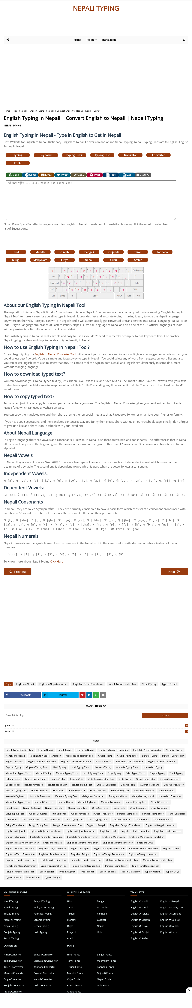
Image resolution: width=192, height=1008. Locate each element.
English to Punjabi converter (143, 848)
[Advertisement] (96, 25)
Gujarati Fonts (128, 784)
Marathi (40, 252)
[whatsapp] (96, 695)
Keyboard (46, 155)
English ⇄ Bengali (169, 901)
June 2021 (96, 725)
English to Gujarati (15, 831)
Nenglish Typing (174, 750)
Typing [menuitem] (90, 40)
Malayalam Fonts (118, 796)
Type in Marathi (153, 871)
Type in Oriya (172, 871)
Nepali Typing (149, 684)
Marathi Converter (44, 802)
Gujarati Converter (106, 784)
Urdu (113, 260)
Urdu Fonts (103, 985)
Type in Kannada (107, 871)
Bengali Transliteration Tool (67, 825)
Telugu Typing (13, 778)
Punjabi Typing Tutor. (116, 865)
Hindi (16, 252)
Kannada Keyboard (15, 796)
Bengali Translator (57, 784)
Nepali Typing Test (77, 807)
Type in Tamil (33, 877)
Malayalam (40, 260)
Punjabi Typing (157, 773)
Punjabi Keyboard (79, 813)
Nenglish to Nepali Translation (45, 755)
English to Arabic (14, 761)
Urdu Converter (42, 985)
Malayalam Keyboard (143, 796)
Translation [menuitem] (109, 40)
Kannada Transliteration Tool (86, 860)
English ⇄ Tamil (139, 907)
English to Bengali (96, 825)
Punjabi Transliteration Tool (86, 865)
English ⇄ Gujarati (170, 919)
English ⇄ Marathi (140, 919)
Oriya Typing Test (15, 813)
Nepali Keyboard (31, 807)
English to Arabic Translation (76, 761)
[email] (103, 695)
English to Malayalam (113, 836)
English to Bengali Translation (125, 825)
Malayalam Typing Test (18, 802)
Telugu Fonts (142, 819)
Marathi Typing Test (135, 802)
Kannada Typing (102, 767)
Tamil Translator (52, 819)
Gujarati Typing (14, 767)
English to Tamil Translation (20, 854)
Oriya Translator (159, 807)
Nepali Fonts (12, 807)
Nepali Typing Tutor (93, 773)
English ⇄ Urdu (168, 932)
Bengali (89, 252)
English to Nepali (25, 684)
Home (7, 110)
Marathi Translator (111, 802)
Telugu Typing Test (39, 825)
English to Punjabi (80, 848)
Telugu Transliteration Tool (20, 871)
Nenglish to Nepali (15, 755)
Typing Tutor (74, 155)
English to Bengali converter (160, 825)
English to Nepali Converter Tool (55, 354)
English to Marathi (52, 842)
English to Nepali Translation (88, 684)
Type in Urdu (76, 778)
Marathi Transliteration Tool (157, 860)
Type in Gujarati (67, 871)
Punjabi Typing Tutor (153, 813)
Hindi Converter (39, 790)
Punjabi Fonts (59, 813)
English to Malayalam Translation (146, 836)
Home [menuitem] (77, 40)
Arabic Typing (105, 755)
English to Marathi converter (118, 842)
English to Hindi (108, 831)
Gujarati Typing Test (16, 790)
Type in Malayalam (130, 871)
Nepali (89, 260)
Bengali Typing (150, 755)
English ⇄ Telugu (139, 913)
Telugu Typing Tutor (35, 778)
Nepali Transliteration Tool (122, 684)
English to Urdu (103, 761)
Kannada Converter (144, 790)
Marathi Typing (43, 773)
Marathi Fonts (65, 802)
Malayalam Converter (93, 796)
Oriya (64, 260)
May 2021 (96, 731)
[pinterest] (83, 695)
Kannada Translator (40, 796)
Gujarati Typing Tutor (37, 767)
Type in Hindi (87, 871)
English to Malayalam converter (22, 842)
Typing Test (102, 155)
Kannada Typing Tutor (127, 767)
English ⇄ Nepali (169, 926)
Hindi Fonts (58, 790)
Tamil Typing (176, 773)
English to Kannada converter (82, 836)
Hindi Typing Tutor (80, 767)
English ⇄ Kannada (170, 913)
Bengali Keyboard (33, 784)
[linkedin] (89, 695)
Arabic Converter (13, 991)
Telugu (16, 260)
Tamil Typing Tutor (98, 819)
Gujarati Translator (174, 784)
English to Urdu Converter (129, 761)
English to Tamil (171, 848)
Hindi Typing (59, 767)
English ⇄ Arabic (139, 938)
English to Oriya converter (52, 848)
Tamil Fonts (12, 819)
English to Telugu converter (142, 854)
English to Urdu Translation (162, 761)
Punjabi (65, 252)
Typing (18, 155)
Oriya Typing (114, 773)
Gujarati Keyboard (149, 784)
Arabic (138, 260)
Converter (158, 155)
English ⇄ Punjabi (140, 932)
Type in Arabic (57, 778)
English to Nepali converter (53, 684)
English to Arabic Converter (42, 761)
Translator (130, 155)
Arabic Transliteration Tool (79, 755)
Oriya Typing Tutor (135, 773)
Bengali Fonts (13, 784)
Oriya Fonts (119, 807)
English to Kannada (16, 836)
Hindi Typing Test (120, 790)
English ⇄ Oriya (139, 926)
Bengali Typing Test (81, 784)
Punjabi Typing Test (127, 813)
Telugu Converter (121, 819)
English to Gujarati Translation (45, 831)
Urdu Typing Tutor (145, 778)
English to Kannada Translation (46, 836)
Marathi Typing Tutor (67, 773)
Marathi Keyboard (87, 802)
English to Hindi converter (167, 831)
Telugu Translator (15, 825)
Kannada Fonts (166, 790)
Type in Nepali (19, 110)
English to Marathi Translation (82, 842)
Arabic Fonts (74, 991)
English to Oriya (145, 842)
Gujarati (113, 252)
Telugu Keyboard (162, 819)
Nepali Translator (54, 807)
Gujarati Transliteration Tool (20, 860)
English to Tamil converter (52, 854)
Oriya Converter (100, 807)
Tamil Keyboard (30, 819)
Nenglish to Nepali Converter (21, 865)
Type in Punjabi (13, 877)
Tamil (137, 252)
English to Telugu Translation (109, 854)
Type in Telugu (52, 877)
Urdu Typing (125, 778)
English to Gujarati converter (80, 831)
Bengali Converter (169, 778)
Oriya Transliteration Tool (53, 865)
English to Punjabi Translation (109, 848)
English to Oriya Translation (20, 848)
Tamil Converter (176, 813)
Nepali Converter (160, 802)
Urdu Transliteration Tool (101, 778)
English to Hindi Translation (135, 831)
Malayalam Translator (170, 796)
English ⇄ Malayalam (172, 907)
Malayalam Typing (153, 767)
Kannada (162, 252)
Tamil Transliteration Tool (145, 865)
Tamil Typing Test (74, 819)
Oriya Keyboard (138, 807)
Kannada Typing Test (66, 796)
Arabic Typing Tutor (127, 755)
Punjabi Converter (37, 813)
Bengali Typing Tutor (173, 755)
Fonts (17, 163)
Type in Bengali (46, 871)
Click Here (56, 561)
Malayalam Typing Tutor (18, 773)
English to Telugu (80, 854)
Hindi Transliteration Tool (53, 860)
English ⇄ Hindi (139, 901)
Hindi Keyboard (77, 790)
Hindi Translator (97, 790)
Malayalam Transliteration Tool (122, 860)
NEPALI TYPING (96, 8)
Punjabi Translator (102, 813)
